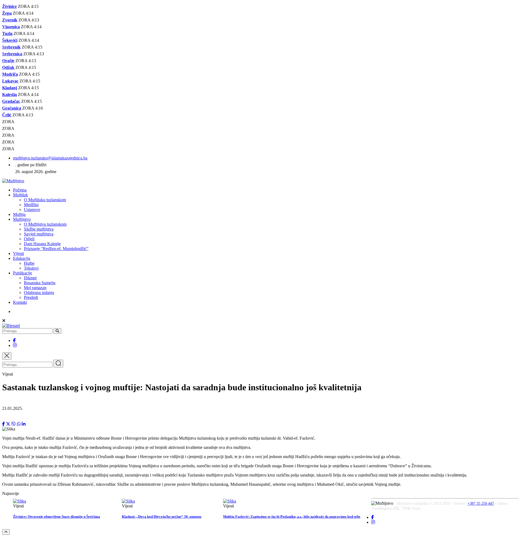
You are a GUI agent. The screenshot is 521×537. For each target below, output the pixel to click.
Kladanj (9, 87)
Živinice (9, 6)
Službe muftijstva (38, 229)
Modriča (10, 74)
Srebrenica (12, 54)
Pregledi (31, 297)
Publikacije (22, 273)
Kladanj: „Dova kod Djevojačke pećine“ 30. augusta (161, 516)
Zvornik (9, 20)
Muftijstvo (22, 219)
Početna (20, 190)
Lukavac (10, 81)
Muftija (19, 214)
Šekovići (9, 40)
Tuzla (7, 33)
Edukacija (21, 258)
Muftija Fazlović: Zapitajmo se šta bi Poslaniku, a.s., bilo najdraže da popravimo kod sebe (291, 516)
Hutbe (29, 263)
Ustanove (32, 209)
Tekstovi (31, 268)
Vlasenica (11, 26)
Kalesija (9, 94)
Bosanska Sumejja (39, 282)
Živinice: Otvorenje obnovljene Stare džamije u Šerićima (56, 516)
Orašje (8, 60)
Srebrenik (11, 47)
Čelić (6, 115)
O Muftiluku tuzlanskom (45, 199)
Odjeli (29, 238)
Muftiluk (20, 195)
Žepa (7, 13)
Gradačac (11, 101)
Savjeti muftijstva (38, 234)
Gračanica (11, 108)
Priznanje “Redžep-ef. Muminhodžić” (56, 248)
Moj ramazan (35, 287)
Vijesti (18, 253)
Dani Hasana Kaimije (42, 243)
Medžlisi (31, 204)
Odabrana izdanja (39, 292)
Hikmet (30, 278)
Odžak (8, 67)
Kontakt (20, 302)
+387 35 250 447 (481, 503)
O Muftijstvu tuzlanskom (45, 224)
